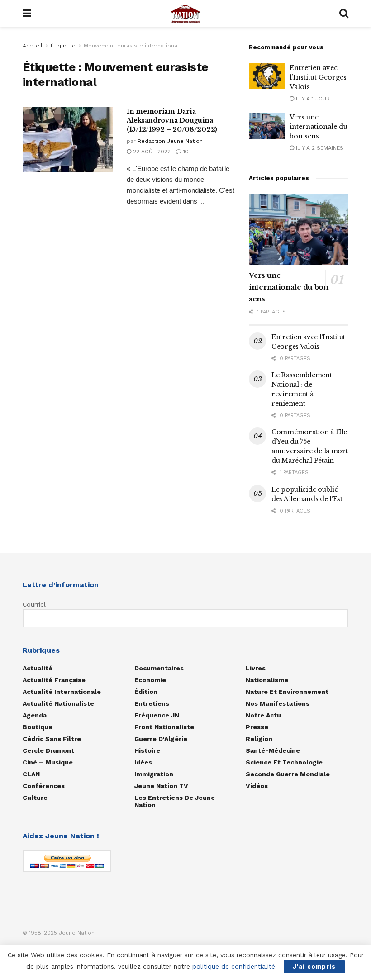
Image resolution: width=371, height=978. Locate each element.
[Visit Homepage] (185, 14)
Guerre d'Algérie (160, 738)
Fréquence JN (156, 715)
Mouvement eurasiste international (131, 46)
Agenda (35, 715)
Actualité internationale (62, 691)
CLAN (31, 774)
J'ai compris (314, 966)
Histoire (147, 750)
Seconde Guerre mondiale (288, 774)
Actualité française (54, 680)
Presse (257, 727)
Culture (35, 797)
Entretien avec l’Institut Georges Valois (318, 77)
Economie (150, 680)
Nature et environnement (287, 691)
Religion (259, 738)
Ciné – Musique (48, 762)
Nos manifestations (277, 703)
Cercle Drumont (48, 750)
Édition (145, 691)
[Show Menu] (27, 13)
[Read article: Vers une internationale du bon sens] (267, 125)
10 (185, 151)
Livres (256, 668)
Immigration (153, 774)
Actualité (37, 668)
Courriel (34, 604)
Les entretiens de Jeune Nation (174, 801)
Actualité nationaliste (58, 703)
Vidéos (257, 785)
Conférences (44, 785)
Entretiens (151, 703)
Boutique (37, 727)
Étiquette (63, 46)
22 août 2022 (151, 151)
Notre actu (263, 715)
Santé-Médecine (273, 750)
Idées (143, 762)
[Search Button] (343, 13)
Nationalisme (267, 680)
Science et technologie (284, 762)
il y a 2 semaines (318, 148)
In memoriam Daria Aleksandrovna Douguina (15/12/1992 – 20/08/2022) (172, 120)
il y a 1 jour (312, 98)
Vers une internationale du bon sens (318, 126)
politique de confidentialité (233, 966)
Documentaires (159, 668)
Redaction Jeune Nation (170, 141)
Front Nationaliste (164, 727)
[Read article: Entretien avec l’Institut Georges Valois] (267, 76)
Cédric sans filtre (52, 738)
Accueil (33, 46)
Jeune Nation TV (161, 785)
